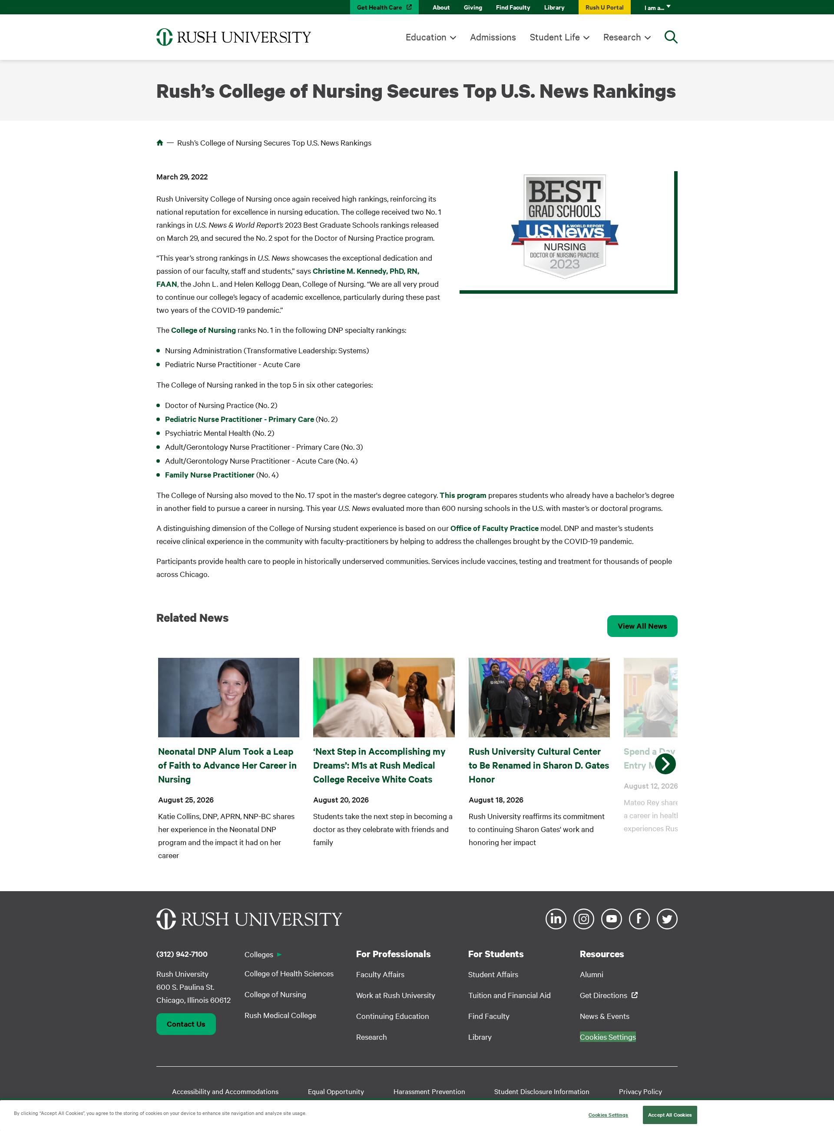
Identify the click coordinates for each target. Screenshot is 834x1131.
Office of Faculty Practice (494, 528)
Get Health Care (379, 6)
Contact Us (186, 1023)
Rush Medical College (280, 1015)
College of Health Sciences (289, 973)
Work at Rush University (395, 995)
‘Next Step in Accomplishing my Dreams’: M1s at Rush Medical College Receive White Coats (379, 765)
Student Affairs (493, 974)
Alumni (591, 974)
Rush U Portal (605, 6)
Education (426, 36)
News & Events (604, 1016)
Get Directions (603, 995)
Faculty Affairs (380, 974)
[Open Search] (671, 36)
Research (622, 36)
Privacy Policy (640, 1091)
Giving (473, 6)
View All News (642, 625)
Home (159, 142)
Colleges (259, 954)
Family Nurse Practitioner (210, 474)
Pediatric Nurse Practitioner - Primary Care (239, 419)
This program (463, 495)
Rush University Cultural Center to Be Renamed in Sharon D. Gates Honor (539, 765)
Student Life (555, 36)
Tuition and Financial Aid (509, 995)
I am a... (654, 7)
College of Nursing (203, 330)
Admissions (493, 36)
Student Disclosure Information (541, 1091)
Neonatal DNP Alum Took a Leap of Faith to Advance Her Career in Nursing (227, 765)
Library (554, 6)
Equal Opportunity (336, 1091)
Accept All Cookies (670, 1114)
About (441, 6)
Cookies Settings (608, 1114)
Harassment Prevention (429, 1091)
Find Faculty (513, 6)
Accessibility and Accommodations (225, 1091)
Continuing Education (392, 1016)
